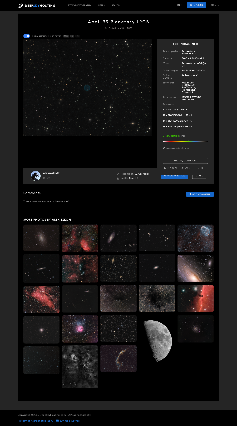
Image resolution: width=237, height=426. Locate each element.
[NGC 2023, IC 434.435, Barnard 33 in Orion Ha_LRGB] (196, 298)
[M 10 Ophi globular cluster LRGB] (41, 330)
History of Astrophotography (35, 421)
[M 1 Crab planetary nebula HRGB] (41, 360)
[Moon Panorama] (157, 341)
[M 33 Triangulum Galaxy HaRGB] (41, 238)
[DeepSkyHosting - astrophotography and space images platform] (39, 5)
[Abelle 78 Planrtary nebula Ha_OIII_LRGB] (118, 328)
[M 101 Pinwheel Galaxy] (196, 329)
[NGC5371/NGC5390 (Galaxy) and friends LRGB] (157, 238)
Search (116, 5)
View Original (176, 176)
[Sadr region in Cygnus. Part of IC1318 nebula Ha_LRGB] (41, 299)
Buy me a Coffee (69, 421)
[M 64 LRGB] (157, 268)
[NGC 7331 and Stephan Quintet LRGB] (118, 268)
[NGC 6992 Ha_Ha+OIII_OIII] (118, 358)
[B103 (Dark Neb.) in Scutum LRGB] (118, 298)
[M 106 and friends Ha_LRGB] (118, 238)
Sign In (215, 5)
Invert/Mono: (185, 161)
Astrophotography (79, 5)
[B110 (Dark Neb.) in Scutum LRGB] (157, 298)
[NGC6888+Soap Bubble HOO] (196, 238)
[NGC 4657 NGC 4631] (80, 299)
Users (101, 5)
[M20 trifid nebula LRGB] (80, 329)
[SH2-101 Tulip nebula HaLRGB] (80, 238)
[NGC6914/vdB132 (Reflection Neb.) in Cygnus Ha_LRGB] (80, 268)
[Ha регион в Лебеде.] (80, 366)
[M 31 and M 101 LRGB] (196, 268)
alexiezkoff (51, 173)
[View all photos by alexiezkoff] (36, 176)
